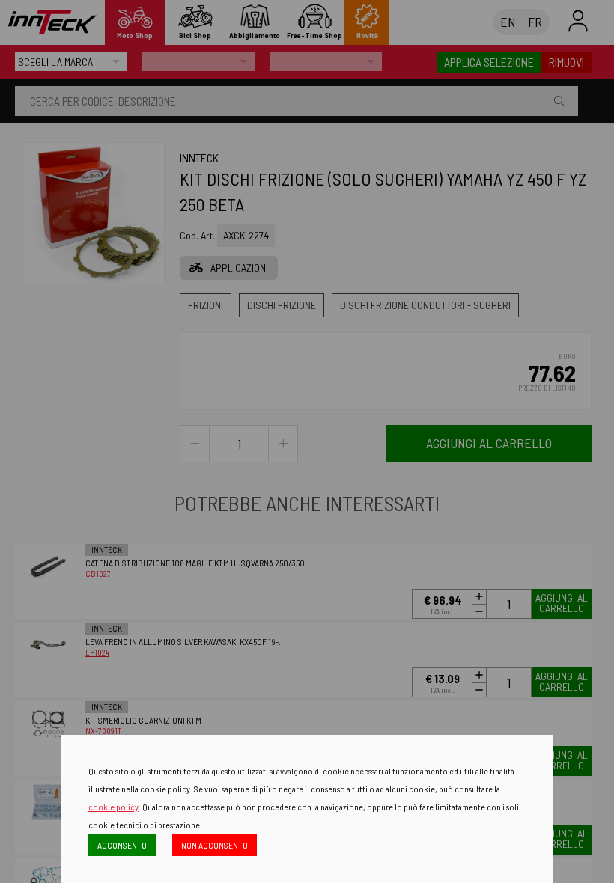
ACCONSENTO (122, 845)
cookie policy (113, 806)
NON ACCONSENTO (214, 845)
